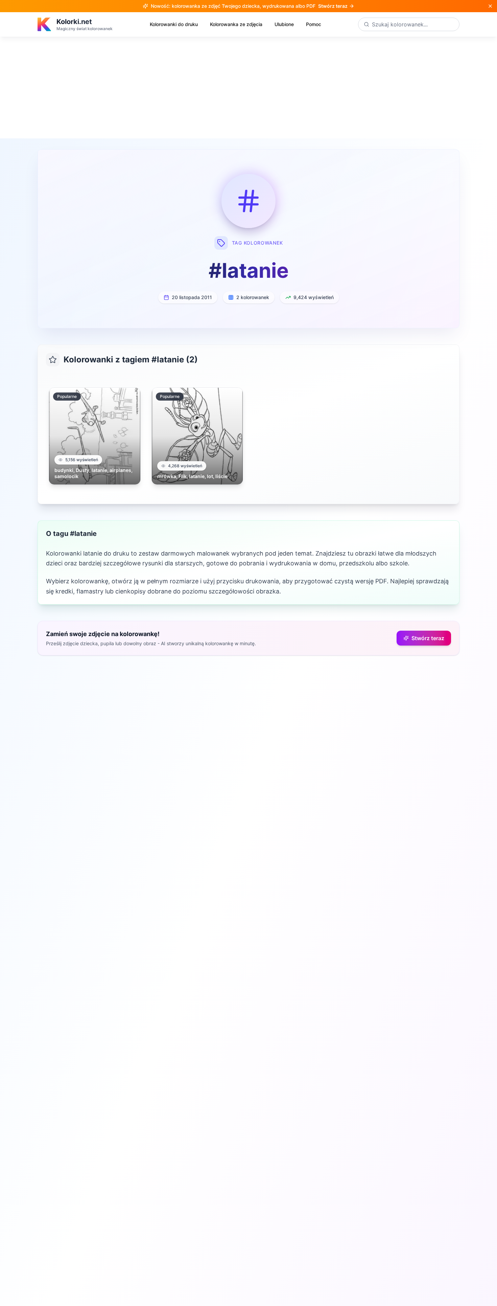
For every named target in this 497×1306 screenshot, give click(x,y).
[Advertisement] (248, 87)
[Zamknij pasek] (490, 6)
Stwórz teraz (427, 638)
